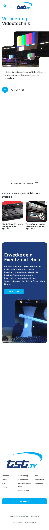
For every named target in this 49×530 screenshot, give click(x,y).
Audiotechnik (23, 490)
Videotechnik (23, 479)
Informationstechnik (24, 484)
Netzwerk (39, 483)
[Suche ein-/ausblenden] (5, 6)
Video (4, 479)
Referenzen (39, 479)
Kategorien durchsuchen (22, 183)
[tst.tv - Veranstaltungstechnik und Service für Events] (24, 5)
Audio (4, 483)
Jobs (36, 475)
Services (5, 475)
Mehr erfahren (17, 89)
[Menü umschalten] (44, 6)
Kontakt (24, 501)
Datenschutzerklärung (19, 516)
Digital (4, 487)
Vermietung (14, 291)
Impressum (35, 516)
